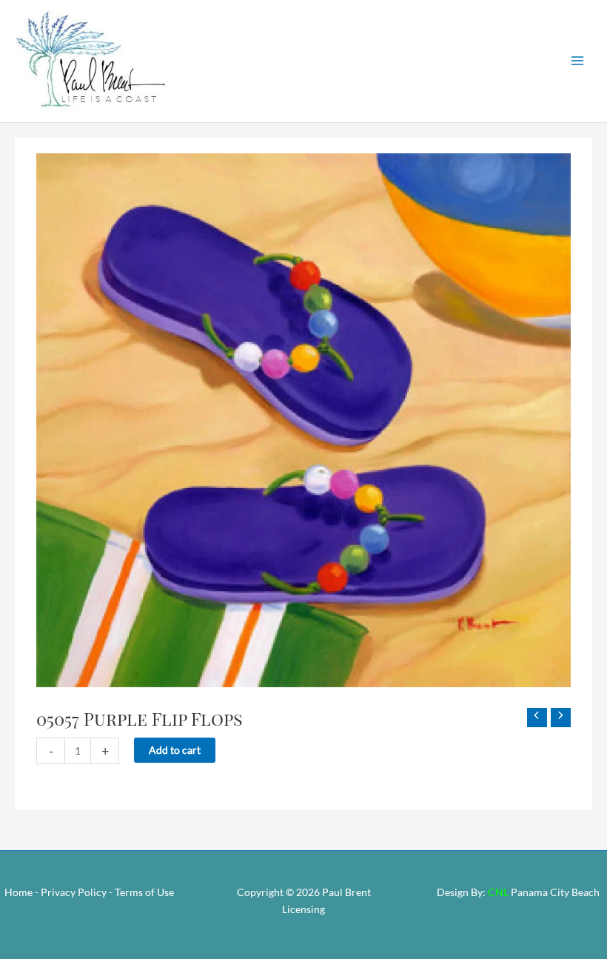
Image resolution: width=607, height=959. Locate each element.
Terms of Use (144, 892)
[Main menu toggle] (577, 61)
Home (18, 892)
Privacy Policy (74, 892)
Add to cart (175, 750)
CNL (498, 892)
